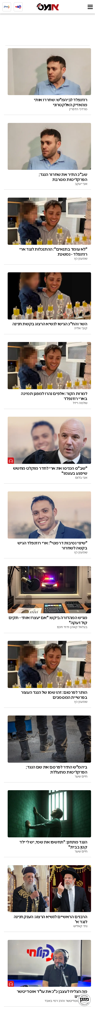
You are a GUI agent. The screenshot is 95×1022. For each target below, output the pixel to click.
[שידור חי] (18, 6)
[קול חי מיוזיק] (6, 6)
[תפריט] (90, 7)
